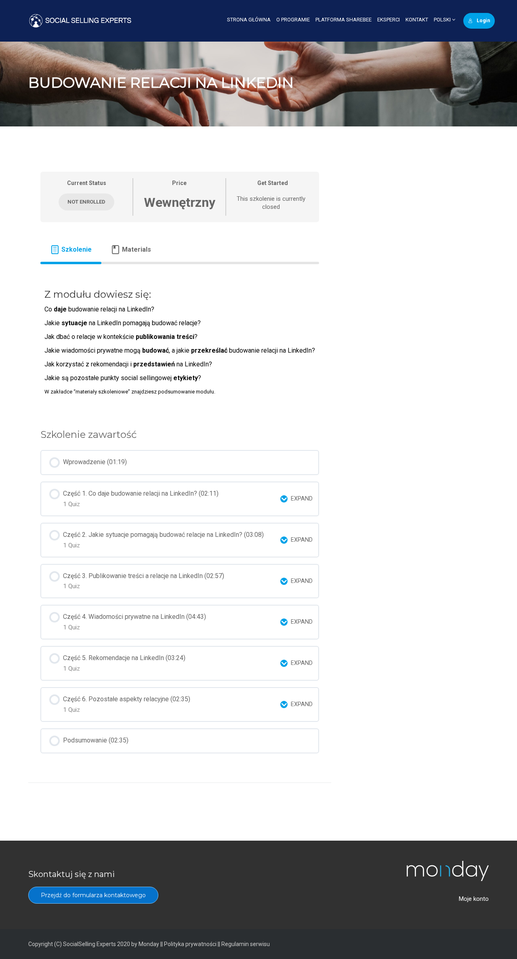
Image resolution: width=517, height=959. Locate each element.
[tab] (70, 249)
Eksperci (388, 20)
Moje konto (474, 898)
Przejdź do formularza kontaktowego (93, 895)
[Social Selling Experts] (80, 20)
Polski (443, 20)
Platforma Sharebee (343, 20)
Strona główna (249, 20)
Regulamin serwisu (245, 944)
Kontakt (417, 20)
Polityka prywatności (190, 944)
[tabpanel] (179, 340)
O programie (293, 20)
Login (483, 20)
